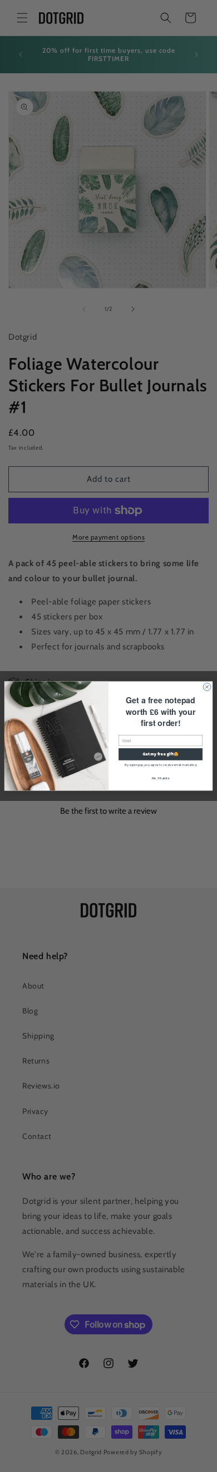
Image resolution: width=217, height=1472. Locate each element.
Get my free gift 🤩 (160, 754)
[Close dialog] (207, 687)
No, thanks (161, 777)
